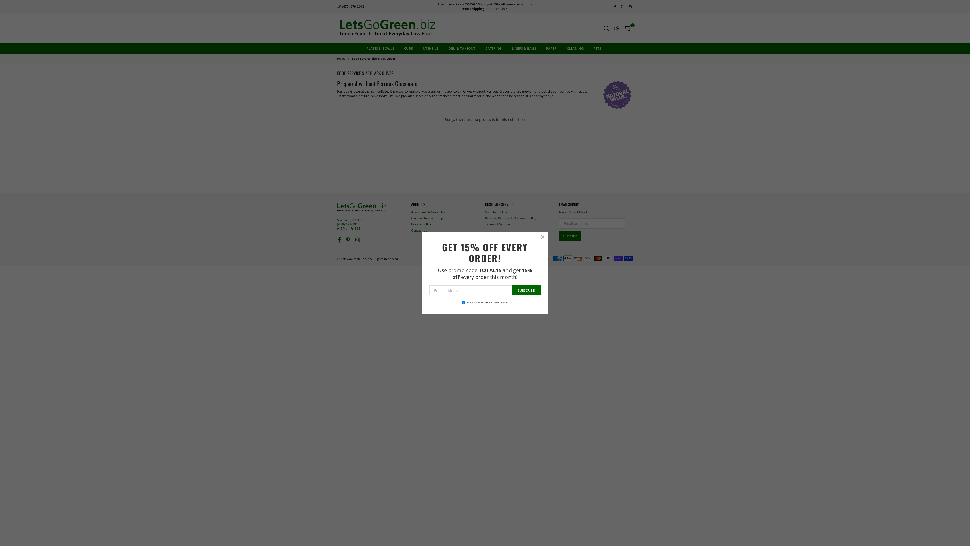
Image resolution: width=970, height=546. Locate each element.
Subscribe (526, 290)
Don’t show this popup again (487, 302)
